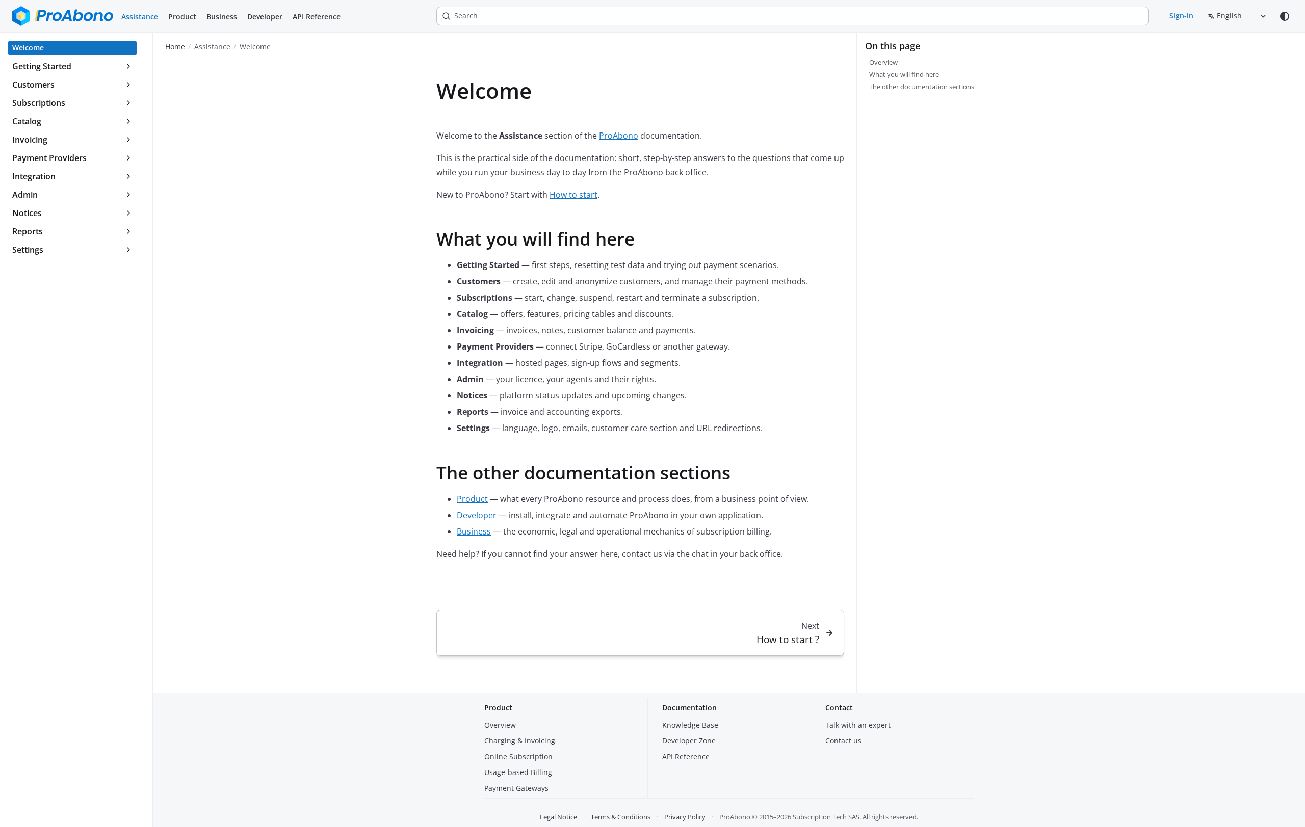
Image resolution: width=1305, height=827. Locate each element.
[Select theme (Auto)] (1284, 16)
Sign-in (1181, 15)
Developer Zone (689, 740)
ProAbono (618, 135)
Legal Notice (558, 816)
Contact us (843, 740)
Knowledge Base (690, 725)
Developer (264, 16)
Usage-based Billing (518, 772)
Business (221, 16)
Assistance (139, 16)
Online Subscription (518, 756)
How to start (573, 194)
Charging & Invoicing (519, 740)
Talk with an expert (858, 725)
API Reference (317, 16)
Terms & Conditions (620, 816)
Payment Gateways (516, 788)
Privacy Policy (685, 816)
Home (175, 46)
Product (182, 16)
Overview (500, 725)
